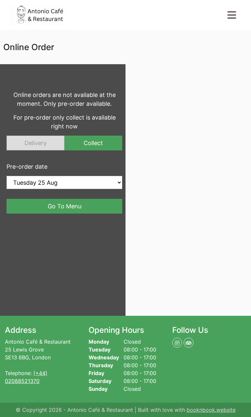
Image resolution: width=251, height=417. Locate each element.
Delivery (36, 143)
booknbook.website (211, 410)
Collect (93, 143)
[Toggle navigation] (232, 15)
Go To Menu (64, 206)
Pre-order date (27, 166)
